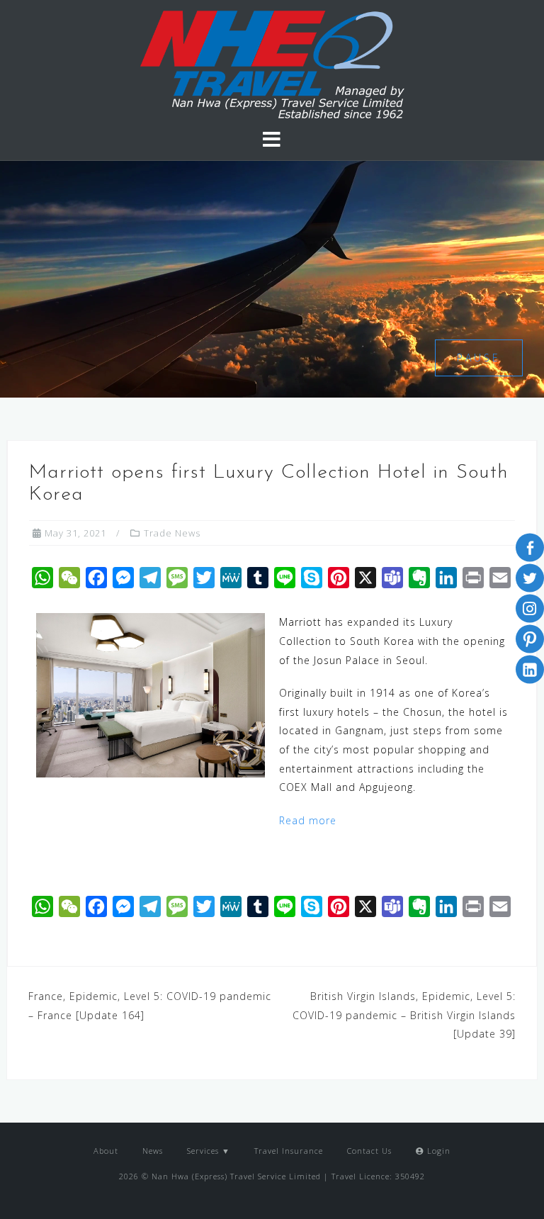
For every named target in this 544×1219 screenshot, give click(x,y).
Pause (479, 357)
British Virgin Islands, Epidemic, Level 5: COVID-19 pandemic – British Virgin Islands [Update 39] (404, 1014)
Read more (307, 820)
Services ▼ (208, 1150)
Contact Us (369, 1150)
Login (437, 1150)
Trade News (172, 533)
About (106, 1150)
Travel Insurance (288, 1150)
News (152, 1150)
